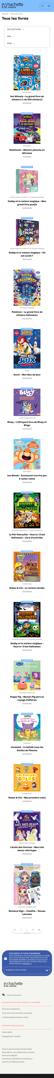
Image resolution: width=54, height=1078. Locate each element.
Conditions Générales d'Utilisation (17, 1059)
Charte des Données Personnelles (17, 1049)
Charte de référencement (13, 1062)
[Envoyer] (47, 970)
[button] (15, 29)
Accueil (5, 14)
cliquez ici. (27, 964)
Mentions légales (9, 1055)
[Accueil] (12, 6)
